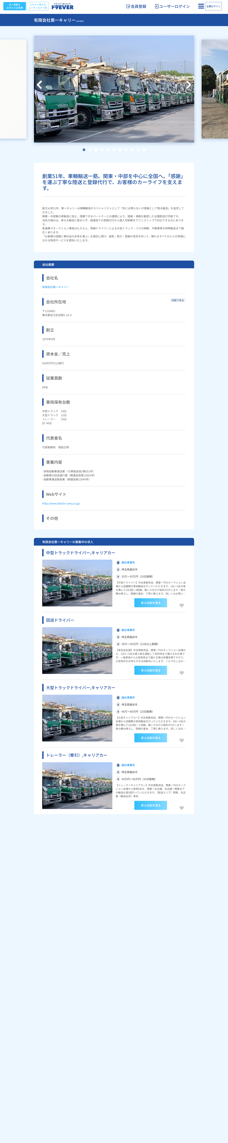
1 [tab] (84, 149)
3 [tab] (96, 149)
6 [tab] (114, 149)
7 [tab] (120, 149)
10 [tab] (138, 149)
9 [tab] (132, 149)
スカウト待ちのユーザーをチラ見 (37, 6)
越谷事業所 (128, 562)
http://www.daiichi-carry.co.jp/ (61, 503)
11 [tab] (144, 149)
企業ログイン (213, 6)
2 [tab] (90, 149)
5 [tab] (108, 149)
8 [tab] (126, 149)
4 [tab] (102, 149)
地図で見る (178, 300)
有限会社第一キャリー (55, 287)
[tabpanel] (114, 89)
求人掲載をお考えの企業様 (15, 6)
